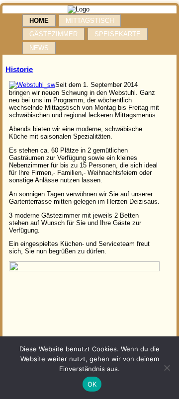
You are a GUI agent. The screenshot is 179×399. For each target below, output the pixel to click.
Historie (19, 69)
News (39, 48)
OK (92, 384)
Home (39, 20)
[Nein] (167, 368)
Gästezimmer (53, 34)
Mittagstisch (90, 20)
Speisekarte (117, 34)
